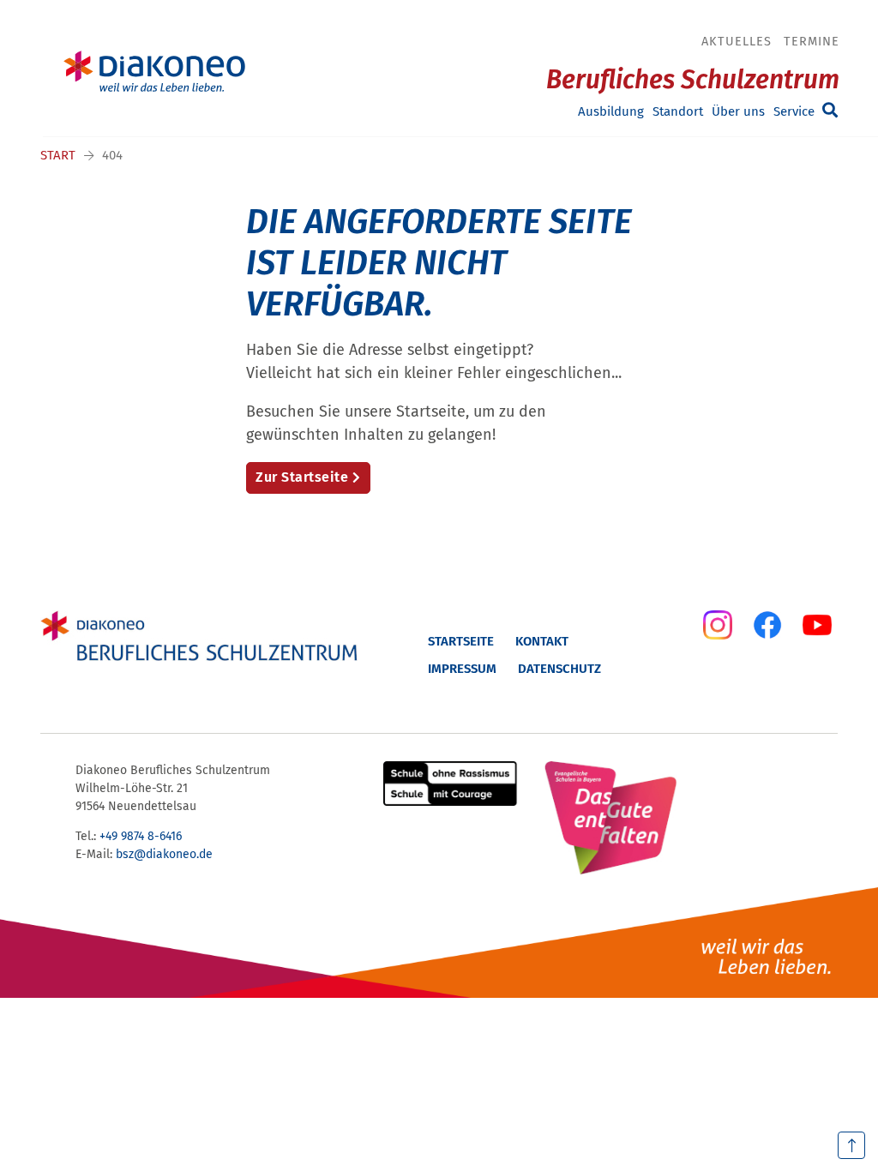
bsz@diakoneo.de (164, 854)
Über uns (738, 111)
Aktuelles (736, 41)
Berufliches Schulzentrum (692, 79)
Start (57, 155)
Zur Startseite (302, 477)
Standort (677, 111)
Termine (811, 41)
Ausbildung (611, 111)
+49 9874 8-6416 (140, 836)
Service (794, 111)
